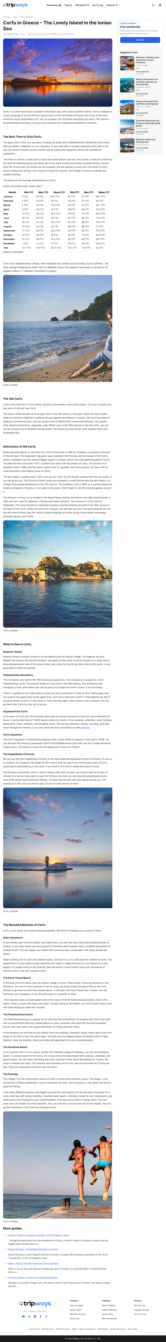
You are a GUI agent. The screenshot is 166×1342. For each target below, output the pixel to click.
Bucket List (74, 1318)
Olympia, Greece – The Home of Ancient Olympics (32, 1277)
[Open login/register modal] (160, 5)
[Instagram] (29, 1316)
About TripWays (108, 1305)
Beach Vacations (26, 17)
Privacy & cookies (63, 1329)
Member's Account (78, 1314)
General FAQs (107, 1314)
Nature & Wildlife (50, 34)
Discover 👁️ (112, 5)
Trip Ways (7, 17)
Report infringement (87, 1329)
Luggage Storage (141, 1310)
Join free (140, 40)
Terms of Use (34, 1329)
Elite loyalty (132, 1329)
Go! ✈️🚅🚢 (97, 5)
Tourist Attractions (66, 34)
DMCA (74, 1329)
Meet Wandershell (109, 1318)
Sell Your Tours (140, 1314)
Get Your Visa (139, 1305)
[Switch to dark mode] (153, 5)
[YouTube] (23, 1316)
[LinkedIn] (35, 1316)
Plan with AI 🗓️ (82, 5)
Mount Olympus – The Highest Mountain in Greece (33, 1249)
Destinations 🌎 (54, 5)
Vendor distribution (118, 1329)
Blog (15, 17)
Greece (7, 115)
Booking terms (48, 1329)
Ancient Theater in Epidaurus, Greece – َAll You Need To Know (38, 1235)
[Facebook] (40, 1316)
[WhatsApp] (46, 1316)
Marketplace (103, 1329)
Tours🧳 (68, 5)
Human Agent (75, 1310)
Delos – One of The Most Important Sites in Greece (33, 1263)
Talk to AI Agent (76, 1305)
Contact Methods (109, 1310)
